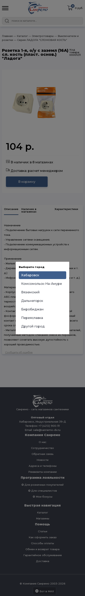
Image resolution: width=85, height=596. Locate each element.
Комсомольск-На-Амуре (41, 284)
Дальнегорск (32, 301)
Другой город (33, 326)
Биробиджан (32, 309)
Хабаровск (30, 275)
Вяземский (30, 292)
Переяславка (32, 318)
